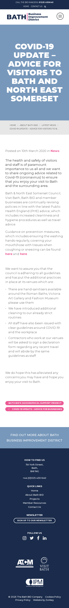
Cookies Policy (53, 597)
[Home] (27, 16)
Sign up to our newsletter (34, 520)
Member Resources (34, 503)
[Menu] (60, 16)
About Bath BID (34, 495)
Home (26, 6)
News (55, 151)
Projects (35, 499)
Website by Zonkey (43, 600)
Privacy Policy (22, 600)
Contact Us (36, 6)
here (8, 254)
